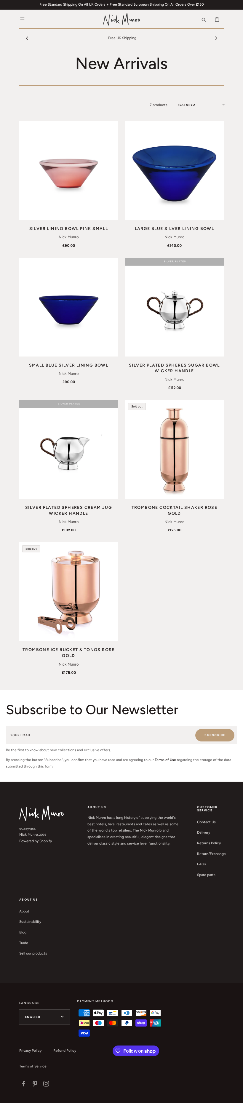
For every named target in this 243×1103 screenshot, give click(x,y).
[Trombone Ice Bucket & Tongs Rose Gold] (68, 591)
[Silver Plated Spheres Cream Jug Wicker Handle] (68, 449)
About (24, 911)
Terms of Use (166, 760)
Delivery (203, 832)
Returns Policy (209, 843)
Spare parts (206, 875)
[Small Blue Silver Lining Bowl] (68, 307)
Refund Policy (64, 1050)
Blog (22, 932)
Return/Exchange (211, 854)
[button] (22, 19)
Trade (23, 943)
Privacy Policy (30, 1050)
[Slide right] (216, 38)
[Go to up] (235, 1095)
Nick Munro (28, 834)
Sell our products (33, 953)
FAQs (201, 864)
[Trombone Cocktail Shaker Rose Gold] (174, 449)
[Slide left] (27, 38)
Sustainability (30, 922)
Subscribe (214, 735)
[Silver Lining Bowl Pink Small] (68, 170)
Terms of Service (33, 1066)
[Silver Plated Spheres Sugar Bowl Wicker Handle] (174, 307)
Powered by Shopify (35, 841)
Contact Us (206, 822)
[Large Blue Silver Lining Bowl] (174, 170)
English (32, 1017)
